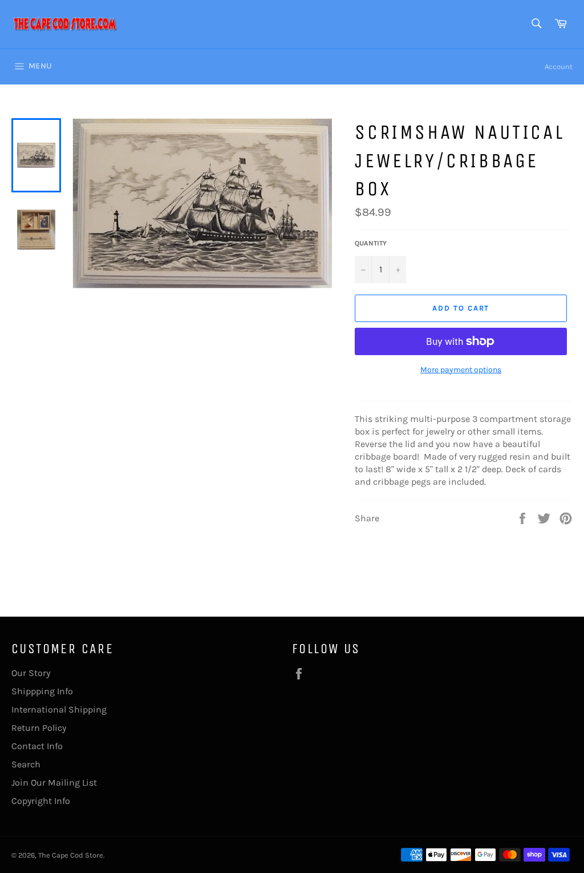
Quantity (371, 243)
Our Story (30, 672)
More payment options (460, 370)
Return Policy (38, 727)
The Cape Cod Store (70, 855)
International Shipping (59, 709)
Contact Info (37, 746)
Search (25, 764)
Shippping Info (42, 691)
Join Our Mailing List (54, 782)
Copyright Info (40, 800)
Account (559, 66)
